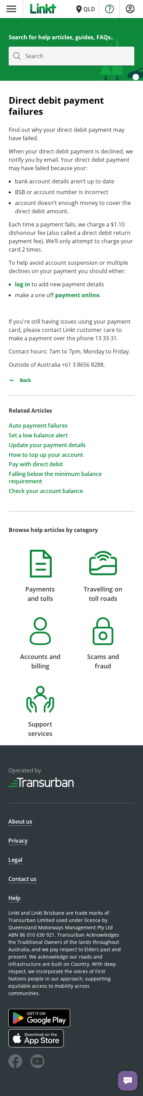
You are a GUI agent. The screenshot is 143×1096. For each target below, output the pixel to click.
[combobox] (71, 56)
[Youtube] (37, 1062)
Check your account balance (46, 491)
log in (22, 284)
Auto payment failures (38, 425)
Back (24, 380)
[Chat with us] (127, 1080)
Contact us (22, 879)
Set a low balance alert (38, 435)
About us (20, 821)
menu (11, 8)
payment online (77, 295)
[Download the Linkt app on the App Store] (37, 1045)
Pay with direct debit (36, 464)
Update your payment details (47, 445)
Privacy (18, 840)
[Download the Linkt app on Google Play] (40, 1025)
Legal (15, 860)
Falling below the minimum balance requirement (55, 477)
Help (14, 898)
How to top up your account (46, 455)
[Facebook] (15, 1062)
